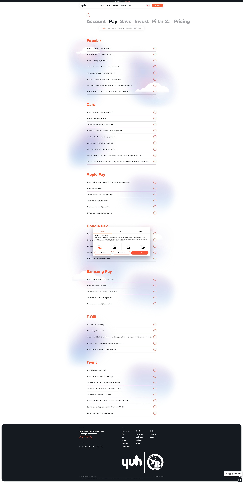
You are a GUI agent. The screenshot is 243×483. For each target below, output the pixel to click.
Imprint (80, 476)
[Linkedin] (89, 446)
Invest (124, 440)
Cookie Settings (93, 476)
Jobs (152, 437)
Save (123, 437)
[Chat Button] (240, 480)
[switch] (114, 248)
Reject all (103, 252)
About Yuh (123, 5)
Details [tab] (121, 231)
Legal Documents (86, 476)
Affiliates (139, 440)
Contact (153, 434)
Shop (138, 443)
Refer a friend (126, 446)
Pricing (108, 5)
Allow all (140, 252)
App (101, 5)
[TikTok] (101, 446)
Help (130, 5)
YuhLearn (115, 5)
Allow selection (121, 252)
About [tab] (140, 231)
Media (138, 431)
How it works (126, 431)
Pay (123, 434)
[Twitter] (81, 446)
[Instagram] (97, 446)
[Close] (241, 472)
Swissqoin (139, 437)
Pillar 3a (125, 443)
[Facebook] (85, 446)
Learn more (127, 1)
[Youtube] (93, 446)
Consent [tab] (102, 231)
